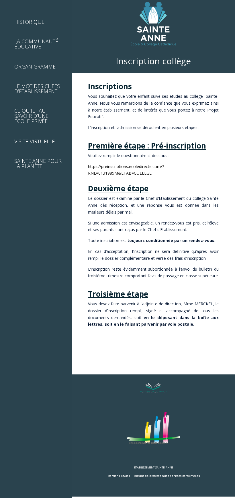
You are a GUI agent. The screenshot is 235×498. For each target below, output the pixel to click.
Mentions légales (118, 476)
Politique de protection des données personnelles (166, 476)
